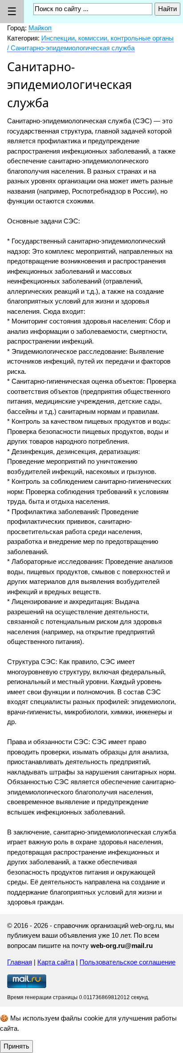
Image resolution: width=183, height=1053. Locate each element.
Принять (16, 1046)
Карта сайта (55, 962)
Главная (19, 962)
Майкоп (40, 28)
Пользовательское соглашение (127, 962)
